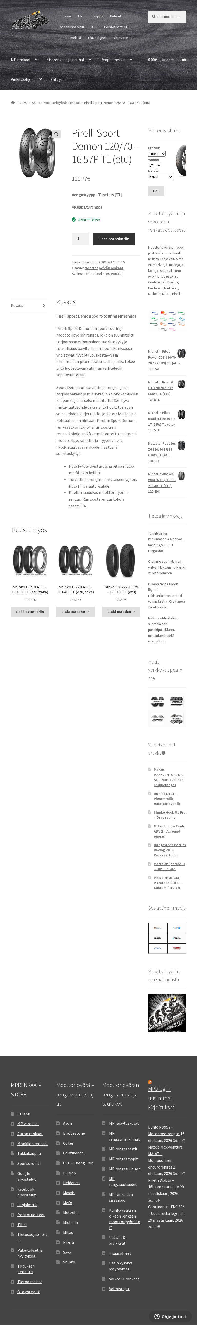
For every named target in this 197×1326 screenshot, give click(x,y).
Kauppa (97, 16)
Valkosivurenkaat (124, 1278)
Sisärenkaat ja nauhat (66, 59)
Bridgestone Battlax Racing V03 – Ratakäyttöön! (170, 850)
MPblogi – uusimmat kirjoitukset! (162, 1098)
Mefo (67, 1202)
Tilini (81, 16)
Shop (36, 102)
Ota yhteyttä (28, 1291)
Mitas (68, 1232)
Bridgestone (74, 1133)
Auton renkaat (30, 1133)
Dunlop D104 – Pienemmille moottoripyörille (167, 798)
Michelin (70, 1222)
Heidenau (71, 1182)
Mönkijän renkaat (32, 1143)
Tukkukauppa (29, 1153)
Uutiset (115, 16)
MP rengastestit (123, 1148)
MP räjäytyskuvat (124, 1123)
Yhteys (56, 79)
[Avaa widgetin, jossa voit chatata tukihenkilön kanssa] (170, 1317)
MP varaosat (28, 1123)
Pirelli (68, 1242)
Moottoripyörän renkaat (62, 102)
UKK (94, 27)
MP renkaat (21, 59)
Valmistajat (119, 1288)
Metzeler (71, 1212)
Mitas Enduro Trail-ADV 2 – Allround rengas (169, 831)
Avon (67, 1123)
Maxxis (69, 1192)
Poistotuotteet (115, 27)
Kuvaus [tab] (17, 305)
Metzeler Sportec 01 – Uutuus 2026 (169, 866)
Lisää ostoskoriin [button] (30, 611)
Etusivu (65, 16)
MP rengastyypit (123, 1158)
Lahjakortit (27, 1204)
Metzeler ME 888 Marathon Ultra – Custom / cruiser (167, 882)
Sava (67, 1252)
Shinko (69, 1261)
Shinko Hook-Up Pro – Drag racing (169, 815)
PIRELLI (116, 273)
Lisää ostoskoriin (113, 238)
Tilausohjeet (97, 37)
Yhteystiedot (124, 37)
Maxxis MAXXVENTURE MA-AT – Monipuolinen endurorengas (169, 777)
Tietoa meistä (70, 37)
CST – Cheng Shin (78, 1162)
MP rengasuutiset (124, 1168)
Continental (74, 1152)
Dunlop (69, 1172)
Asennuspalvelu (72, 27)
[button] (56, 134)
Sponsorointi (29, 1163)
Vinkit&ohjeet (23, 79)
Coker (68, 1143)
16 (107, 273)
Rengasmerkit (112, 59)
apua (181, 601)
